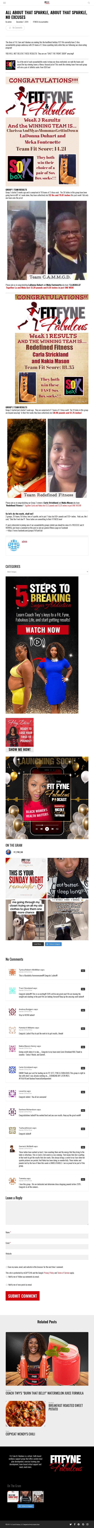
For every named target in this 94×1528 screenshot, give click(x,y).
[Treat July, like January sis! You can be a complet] (26, 920)
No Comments (17, 27)
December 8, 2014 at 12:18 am (25, 990)
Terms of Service (63, 1272)
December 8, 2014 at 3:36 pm (25, 1130)
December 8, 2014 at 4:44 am (25, 1112)
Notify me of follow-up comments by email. (23, 1276)
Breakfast (8, 1390)
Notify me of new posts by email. (20, 1284)
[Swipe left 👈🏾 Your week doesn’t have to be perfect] (26, 878)
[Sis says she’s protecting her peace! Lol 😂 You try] (68, 920)
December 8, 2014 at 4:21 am (25, 1093)
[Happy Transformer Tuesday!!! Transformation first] (68, 878)
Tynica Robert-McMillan (29, 969)
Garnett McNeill (26, 1146)
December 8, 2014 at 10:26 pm (25, 1148)
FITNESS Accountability (40, 21)
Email (8, 1242)
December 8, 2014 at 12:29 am (25, 1011)
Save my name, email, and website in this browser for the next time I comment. (35, 1266)
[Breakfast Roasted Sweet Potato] (68, 1406)
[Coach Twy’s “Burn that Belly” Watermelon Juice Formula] (47, 1364)
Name (8, 1232)
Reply (83, 971)
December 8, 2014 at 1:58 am (25, 1048)
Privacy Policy (49, 1272)
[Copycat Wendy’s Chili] (25, 1419)
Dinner (7, 1431)
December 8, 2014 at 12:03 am (25, 972)
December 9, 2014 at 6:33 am (25, 1181)
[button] (4, 3)
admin (10, 21)
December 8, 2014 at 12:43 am (25, 1030)
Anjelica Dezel (36, 1524)
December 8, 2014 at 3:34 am (25, 1069)
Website (9, 1253)
